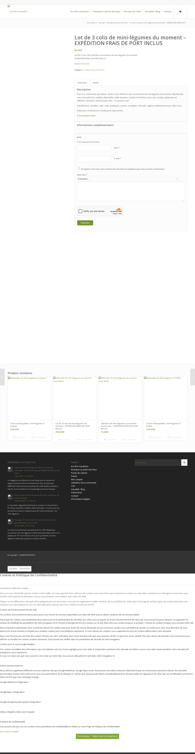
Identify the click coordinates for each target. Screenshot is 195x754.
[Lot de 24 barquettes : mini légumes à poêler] (192, 377)
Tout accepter (83, 736)
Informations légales (80, 499)
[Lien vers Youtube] (185, 2)
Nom (117, 147)
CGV (73, 485)
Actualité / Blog (78, 489)
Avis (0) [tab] (95, 83)
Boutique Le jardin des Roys (84, 469)
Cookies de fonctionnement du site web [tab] (18, 609)
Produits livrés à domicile (94, 70)
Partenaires (76, 492)
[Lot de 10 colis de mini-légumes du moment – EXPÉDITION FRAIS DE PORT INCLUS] (2, 377)
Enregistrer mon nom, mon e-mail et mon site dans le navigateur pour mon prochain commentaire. (123, 169)
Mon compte (77, 479)
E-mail (117, 158)
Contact (74, 495)
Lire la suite (20, 437)
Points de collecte (79, 473)
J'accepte (13, 568)
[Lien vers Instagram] (176, 2)
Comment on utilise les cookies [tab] (14, 588)
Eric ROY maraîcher (80, 466)
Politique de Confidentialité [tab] (12, 721)
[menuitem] (80, 11)
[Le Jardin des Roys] (17, 11)
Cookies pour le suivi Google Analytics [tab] (17, 644)
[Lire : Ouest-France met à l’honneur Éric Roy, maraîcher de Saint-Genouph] (10, 497)
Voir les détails (39, 437)
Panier (74, 476)
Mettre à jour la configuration (105, 736)
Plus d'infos (25, 568)
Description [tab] (82, 83)
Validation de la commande (83, 482)
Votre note (82, 174)
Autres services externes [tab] (11, 665)
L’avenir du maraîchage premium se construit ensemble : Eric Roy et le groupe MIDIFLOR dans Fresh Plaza (37, 470)
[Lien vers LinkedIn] (180, 2)
